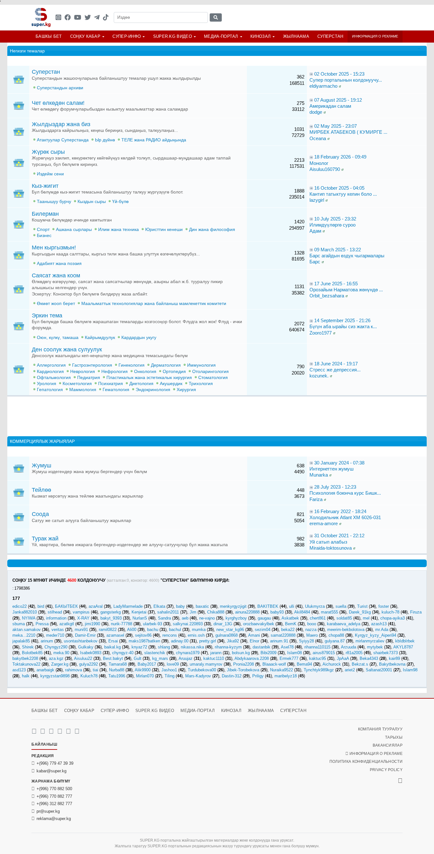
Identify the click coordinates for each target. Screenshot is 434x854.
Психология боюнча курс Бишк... (345, 493)
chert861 (318, 618)
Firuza (416, 612)
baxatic (202, 606)
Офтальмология (54, 377)
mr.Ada (381, 629)
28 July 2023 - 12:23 (335, 487)
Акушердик (171, 383)
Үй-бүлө (120, 201)
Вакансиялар (388, 745)
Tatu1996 (116, 676)
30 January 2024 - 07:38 (339, 462)
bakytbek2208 (25, 658)
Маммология (82, 389)
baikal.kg (112, 647)
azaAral (96, 606)
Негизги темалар (27, 50)
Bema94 (304, 664)
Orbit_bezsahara (326, 295)
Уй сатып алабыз (328, 542)
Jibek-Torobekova (243, 670)
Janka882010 (24, 612)
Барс (314, 261)
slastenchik (154, 652)
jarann (215, 652)
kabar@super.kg (51, 771)
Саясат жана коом (56, 275)
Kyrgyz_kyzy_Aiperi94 (375, 635)
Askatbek (290, 618)
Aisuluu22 (83, 658)
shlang (164, 647)
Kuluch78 (89, 676)
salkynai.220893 (188, 623)
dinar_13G (223, 623)
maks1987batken (144, 641)
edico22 (19, 606)
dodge (315, 112)
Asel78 (287, 647)
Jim (193, 612)
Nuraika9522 (281, 670)
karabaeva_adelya (343, 623)
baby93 (277, 612)
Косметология (77, 383)
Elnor (254, 641)
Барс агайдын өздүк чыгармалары (346, 255)
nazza (310, 629)
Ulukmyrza (315, 606)
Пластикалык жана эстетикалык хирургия (149, 377)
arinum (47, 641)
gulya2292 (88, 664)
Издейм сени (50, 174)
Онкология (145, 371)
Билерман (45, 214)
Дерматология (166, 365)
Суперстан (330, 36)
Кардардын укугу (138, 337)
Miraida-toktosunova (330, 548)
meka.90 (61, 652)
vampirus (81, 612)
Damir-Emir (85, 635)
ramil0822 (108, 629)
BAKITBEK (267, 606)
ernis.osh (196, 635)
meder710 (55, 635)
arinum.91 (279, 641)
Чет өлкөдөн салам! (58, 103)
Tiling (169, 676)
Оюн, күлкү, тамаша (57, 337)
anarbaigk (45, 670)
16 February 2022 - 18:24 (340, 511)
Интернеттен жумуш (331, 468)
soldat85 (344, 618)
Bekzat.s (360, 664)
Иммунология (201, 365)
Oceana (317, 138)
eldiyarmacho (323, 86)
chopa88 (336, 635)
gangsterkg (110, 612)
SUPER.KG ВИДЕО (172, 36)
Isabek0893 (90, 652)
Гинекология (132, 365)
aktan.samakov (26, 629)
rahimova (73, 670)
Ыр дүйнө (105, 140)
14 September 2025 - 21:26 (342, 320)
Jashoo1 (169, 670)
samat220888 (283, 635)
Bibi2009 (268, 652)
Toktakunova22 (26, 664)
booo (311, 623)
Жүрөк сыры (48, 152)
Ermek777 (289, 658)
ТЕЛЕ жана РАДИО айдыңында (153, 140)
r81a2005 (354, 652)
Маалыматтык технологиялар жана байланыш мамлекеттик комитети (153, 303)
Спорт (43, 229)
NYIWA (28, 618)
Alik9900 (143, 670)
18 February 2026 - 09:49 (340, 156)
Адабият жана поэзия (59, 263)
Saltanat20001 (379, 670)
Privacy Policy (386, 770)
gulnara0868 (226, 635)
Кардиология (50, 371)
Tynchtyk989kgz (319, 670)
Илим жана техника (118, 229)
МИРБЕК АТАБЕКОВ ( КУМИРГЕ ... (348, 132)
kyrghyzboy (236, 618)
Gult (137, 658)
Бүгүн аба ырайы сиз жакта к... (343, 326)
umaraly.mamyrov (206, 664)
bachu (152, 629)
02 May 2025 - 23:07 (335, 126)
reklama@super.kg (54, 818)
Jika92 (233, 641)
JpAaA (343, 658)
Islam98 (410, 670)
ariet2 (350, 670)
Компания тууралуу (380, 729)
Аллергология (51, 365)
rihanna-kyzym (228, 647)
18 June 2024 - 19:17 (336, 363)
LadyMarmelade (128, 606)
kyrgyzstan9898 (55, 676)
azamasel (115, 635)
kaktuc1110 (213, 658)
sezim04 (262, 629)
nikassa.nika (192, 647)
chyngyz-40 (122, 652)
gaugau (264, 618)
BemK (290, 623)
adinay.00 (179, 641)
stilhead (55, 612)
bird (40, 606)
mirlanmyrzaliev (370, 641)
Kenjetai (139, 612)
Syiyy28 (306, 641)
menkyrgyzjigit (233, 606)
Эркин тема (47, 315)
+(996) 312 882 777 (54, 803)
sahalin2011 (168, 612)
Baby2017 (147, 664)
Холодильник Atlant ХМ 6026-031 (345, 517)
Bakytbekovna (392, 664)
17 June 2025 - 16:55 (336, 283)
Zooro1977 (320, 333)
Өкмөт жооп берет (56, 303)
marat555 (329, 612)
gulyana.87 (335, 641)
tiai (95, 670)
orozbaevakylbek (258, 623)
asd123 (19, 670)
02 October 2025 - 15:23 (339, 74)
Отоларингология (210, 371)
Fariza (315, 499)
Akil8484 (302, 612)
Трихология (201, 383)
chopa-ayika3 (392, 618)
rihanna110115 (317, 647)
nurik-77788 (121, 623)
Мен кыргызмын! (54, 247)
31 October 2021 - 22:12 (339, 535)
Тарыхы (394, 737)
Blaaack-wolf (274, 664)
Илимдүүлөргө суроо (332, 224)
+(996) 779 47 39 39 (55, 763)
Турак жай (45, 538)
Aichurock (331, 664)
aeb (185, 618)
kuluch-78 (390, 612)
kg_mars (160, 658)
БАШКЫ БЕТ (49, 36)
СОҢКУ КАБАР (85, 36)
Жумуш (41, 465)
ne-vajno (207, 618)
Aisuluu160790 (324, 169)
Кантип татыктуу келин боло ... (343, 194)
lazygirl (316, 200)
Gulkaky (85, 647)
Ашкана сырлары (74, 229)
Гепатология (50, 389)
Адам (315, 231)
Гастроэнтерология (92, 365)
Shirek (28, 647)
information (56, 618)
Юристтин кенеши (164, 229)
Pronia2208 (243, 664)
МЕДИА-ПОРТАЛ (221, 36)
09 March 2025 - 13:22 (337, 249)
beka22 (288, 629)
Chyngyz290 (55, 647)
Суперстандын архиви (60, 87)
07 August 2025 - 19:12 (338, 100)
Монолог (318, 163)
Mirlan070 (145, 676)
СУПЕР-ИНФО (126, 36)
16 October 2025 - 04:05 (339, 188)
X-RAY (83, 618)
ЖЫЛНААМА (296, 36)
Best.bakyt (113, 658)
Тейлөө (41, 490)
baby (180, 606)
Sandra (164, 618)
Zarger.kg (59, 664)
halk (26, 676)
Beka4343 (369, 658)
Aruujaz (186, 658)
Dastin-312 (231, 676)
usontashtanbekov (81, 641)
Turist (362, 606)
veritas (57, 629)
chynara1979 (188, 652)
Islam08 (294, 652)
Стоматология (213, 377)
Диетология (141, 383)
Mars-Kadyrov (198, 676)
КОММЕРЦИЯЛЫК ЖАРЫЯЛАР (42, 441)
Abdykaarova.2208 (251, 658)
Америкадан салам (330, 106)
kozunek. (319, 375)
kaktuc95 (317, 658)
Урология (46, 383)
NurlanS (139, 618)
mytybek (375, 647)
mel (366, 618)
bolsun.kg (241, 652)
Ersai (113, 641)
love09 (173, 664)
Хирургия (186, 389)
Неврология (82, 371)
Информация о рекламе (375, 36)
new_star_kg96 (230, 629)
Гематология (116, 389)
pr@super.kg (48, 811)
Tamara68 (118, 664)
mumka (199, 629)
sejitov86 (143, 635)
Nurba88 (116, 670)
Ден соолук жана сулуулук (67, 349)
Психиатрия (110, 383)
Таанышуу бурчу (54, 201)
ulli (291, 606)
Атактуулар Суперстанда (63, 140)
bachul (175, 629)
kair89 (394, 658)
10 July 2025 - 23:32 (335, 218)
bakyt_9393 (111, 618)
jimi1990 (92, 623)
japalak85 (21, 641)
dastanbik (261, 647)
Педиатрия (88, 377)
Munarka (318, 475)
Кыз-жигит (45, 186)
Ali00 (131, 629)
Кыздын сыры (92, 201)
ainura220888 (247, 612)
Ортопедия (174, 371)
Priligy (258, 676)
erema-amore (323, 523)
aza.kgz (56, 658)
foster (383, 606)
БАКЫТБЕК (66, 606)
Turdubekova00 (202, 670)
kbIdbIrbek (405, 641)
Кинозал (260, 36)
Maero (312, 635)
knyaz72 (139, 647)
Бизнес (44, 235)
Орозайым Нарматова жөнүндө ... (346, 289)
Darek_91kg (360, 612)
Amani (254, 635)
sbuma (18, 623)
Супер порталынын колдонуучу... (345, 80)
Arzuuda (348, 647)
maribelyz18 (286, 676)
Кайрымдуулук (100, 337)
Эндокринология (153, 389)
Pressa (42, 623)
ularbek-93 (152, 623)
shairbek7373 (385, 652)
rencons (169, 635)
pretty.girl (207, 641)
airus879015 (324, 652)
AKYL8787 (403, 647)
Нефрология (114, 371)
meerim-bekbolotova (345, 629)
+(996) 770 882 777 (54, 796)
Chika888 (215, 612)
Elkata (159, 606)
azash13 (379, 623)
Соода (40, 514)
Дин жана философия (212, 229)
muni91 (81, 629)
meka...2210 (23, 635)
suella (341, 606)
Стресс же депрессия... (335, 369)
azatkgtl (66, 623)
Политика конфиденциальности (366, 761)
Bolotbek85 (32, 652)
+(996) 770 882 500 (54, 788)
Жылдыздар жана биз (61, 124)
